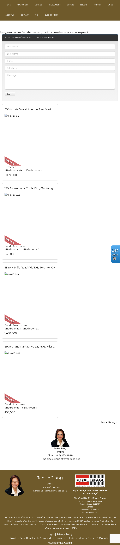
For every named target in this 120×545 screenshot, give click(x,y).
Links (110, 5)
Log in (51, 534)
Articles (97, 5)
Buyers (70, 5)
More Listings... (109, 422)
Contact (25, 15)
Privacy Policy (64, 534)
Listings (38, 5)
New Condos (22, 5)
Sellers (83, 5)
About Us (10, 15)
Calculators (54, 5)
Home (8, 5)
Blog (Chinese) (51, 15)
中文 (36, 15)
